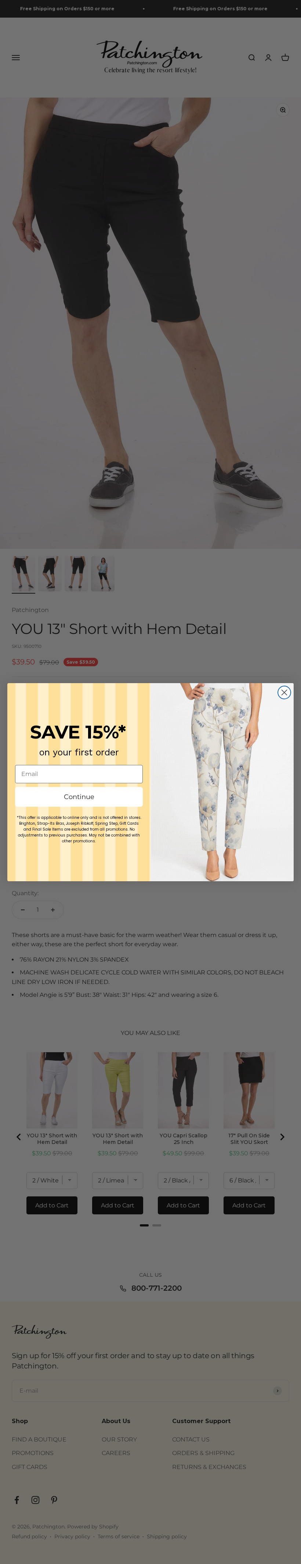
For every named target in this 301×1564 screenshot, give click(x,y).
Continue (79, 797)
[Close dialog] (284, 692)
